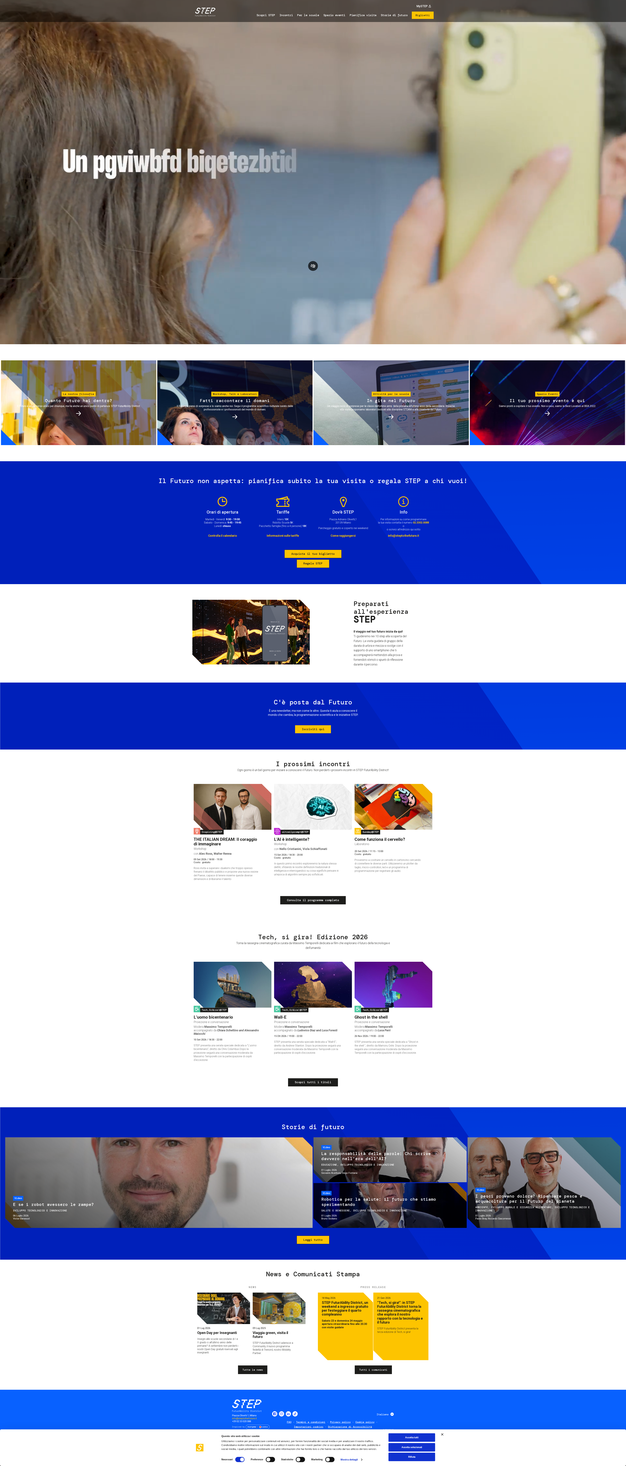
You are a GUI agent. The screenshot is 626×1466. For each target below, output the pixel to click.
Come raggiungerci (343, 535)
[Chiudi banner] (442, 1434)
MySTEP (422, 6)
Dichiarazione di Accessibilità (350, 1427)
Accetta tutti (411, 1437)
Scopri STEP (266, 15)
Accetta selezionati (412, 1447)
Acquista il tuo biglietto (313, 554)
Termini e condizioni (310, 1422)
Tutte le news (252, 1369)
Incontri (286, 15)
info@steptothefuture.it (403, 535)
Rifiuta (411, 1456)
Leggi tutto (312, 1240)
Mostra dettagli (349, 1459)
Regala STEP (312, 563)
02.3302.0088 (421, 522)
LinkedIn (288, 1413)
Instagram (281, 1413)
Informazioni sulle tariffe (283, 535)
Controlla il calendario (222, 535)
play (313, 266)
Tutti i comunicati (373, 1369)
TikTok (295, 1413)
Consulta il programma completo (313, 900)
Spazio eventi (334, 15)
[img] (204, 12)
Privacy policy (340, 1422)
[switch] (270, 1459)
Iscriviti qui (313, 729)
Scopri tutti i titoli (313, 1082)
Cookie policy (364, 1422)
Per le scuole (308, 15)
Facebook (274, 1413)
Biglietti (423, 15)
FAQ (289, 1422)
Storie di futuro (394, 15)
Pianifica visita (363, 15)
